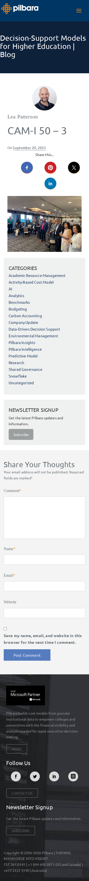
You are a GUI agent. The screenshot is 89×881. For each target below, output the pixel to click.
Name (9, 549)
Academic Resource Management (37, 275)
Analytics (16, 295)
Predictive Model (23, 355)
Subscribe (21, 434)
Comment (12, 491)
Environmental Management (33, 335)
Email (9, 575)
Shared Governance (25, 369)
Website (10, 602)
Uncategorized (21, 382)
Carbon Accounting (25, 315)
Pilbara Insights (22, 342)
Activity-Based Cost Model (31, 282)
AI (10, 288)
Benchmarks (19, 302)
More (17, 749)
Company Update (23, 322)
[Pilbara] (19, 7)
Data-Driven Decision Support (34, 329)
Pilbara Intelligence (25, 349)
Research (16, 362)
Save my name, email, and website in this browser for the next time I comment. (43, 639)
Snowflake (18, 376)
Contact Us (22, 793)
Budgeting (18, 308)
